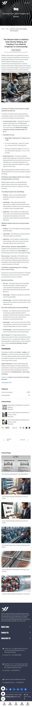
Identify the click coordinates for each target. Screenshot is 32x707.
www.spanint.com (7, 382)
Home (3, 29)
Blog (7, 29)
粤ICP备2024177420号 (27, 696)
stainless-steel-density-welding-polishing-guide (18, 29)
